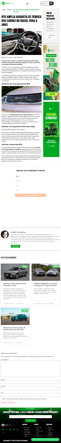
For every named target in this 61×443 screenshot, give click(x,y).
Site (2, 392)
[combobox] (45, 3)
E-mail (3, 386)
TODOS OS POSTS (15, 246)
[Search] (51, 3)
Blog (4, 10)
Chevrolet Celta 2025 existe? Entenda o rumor (14, 284)
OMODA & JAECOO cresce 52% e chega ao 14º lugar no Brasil (45, 284)
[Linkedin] (10, 429)
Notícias (9, 10)
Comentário (5, 359)
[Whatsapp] (3, 432)
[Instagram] (6, 429)
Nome (3, 379)
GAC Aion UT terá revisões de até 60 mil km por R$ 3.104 (14, 329)
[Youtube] (13, 429)
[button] (27, 3)
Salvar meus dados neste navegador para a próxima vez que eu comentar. (24, 398)
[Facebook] (3, 429)
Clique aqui (51, 36)
